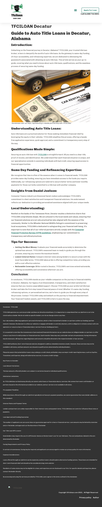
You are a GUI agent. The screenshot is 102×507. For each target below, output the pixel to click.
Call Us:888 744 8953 (90, 14)
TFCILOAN (42, 155)
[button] (75, 10)
